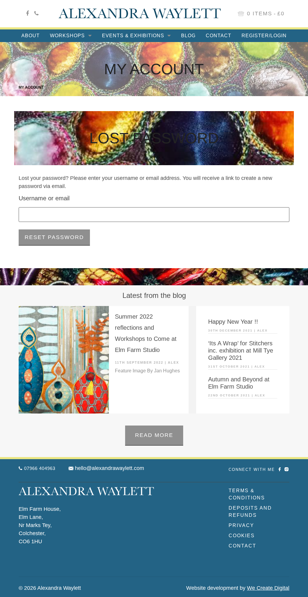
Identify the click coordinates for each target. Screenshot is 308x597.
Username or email (44, 198)
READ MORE (154, 435)
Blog (188, 35)
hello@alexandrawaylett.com (109, 468)
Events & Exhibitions (134, 35)
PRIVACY (241, 525)
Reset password (54, 237)
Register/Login (264, 35)
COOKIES (242, 535)
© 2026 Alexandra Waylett (50, 588)
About (30, 35)
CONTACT (242, 545)
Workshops (68, 35)
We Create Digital (268, 588)
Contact (218, 35)
